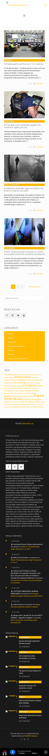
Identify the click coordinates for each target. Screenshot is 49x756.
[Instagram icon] (28, 739)
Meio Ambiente (33, 391)
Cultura (21, 380)
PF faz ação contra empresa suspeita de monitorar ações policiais (22, 124)
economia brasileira (33, 383)
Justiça (21, 391)
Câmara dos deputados (34, 380)
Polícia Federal (27, 396)
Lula (26, 391)
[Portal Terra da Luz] (17, 5)
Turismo (40, 407)
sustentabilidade (16, 407)
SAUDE (37, 402)
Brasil (18, 377)
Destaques (12, 342)
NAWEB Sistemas (31, 736)
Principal (11, 354)
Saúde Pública (8, 404)
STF (29, 404)
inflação (32, 388)
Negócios (9, 396)
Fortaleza (29, 385)
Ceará (27, 377)
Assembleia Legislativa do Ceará (30, 375)
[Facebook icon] (21, 739)
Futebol (39, 386)
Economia (20, 382)
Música (33, 393)
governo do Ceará (10, 388)
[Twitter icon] (24, 739)
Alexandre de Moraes (11, 375)
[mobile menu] (45, 5)
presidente (8, 402)
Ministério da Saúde (24, 393)
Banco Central (9, 377)
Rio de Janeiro (28, 402)
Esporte (7, 386)
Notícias (11, 350)
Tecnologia (33, 407)
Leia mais (39, 83)
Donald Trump (9, 383)
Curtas (10, 338)
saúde (42, 402)
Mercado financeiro (10, 393)
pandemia (17, 396)
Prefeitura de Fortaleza (32, 399)
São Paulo (25, 407)
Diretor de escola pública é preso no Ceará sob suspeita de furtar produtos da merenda (24, 251)
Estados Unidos (16, 386)
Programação (16, 402)
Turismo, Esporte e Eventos (18, 359)
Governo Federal (23, 388)
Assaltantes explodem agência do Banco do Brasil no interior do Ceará (23, 188)
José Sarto (15, 391)
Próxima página (34, 287)
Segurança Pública (20, 404)
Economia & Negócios (16, 346)
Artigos (11, 334)
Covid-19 (14, 380)
